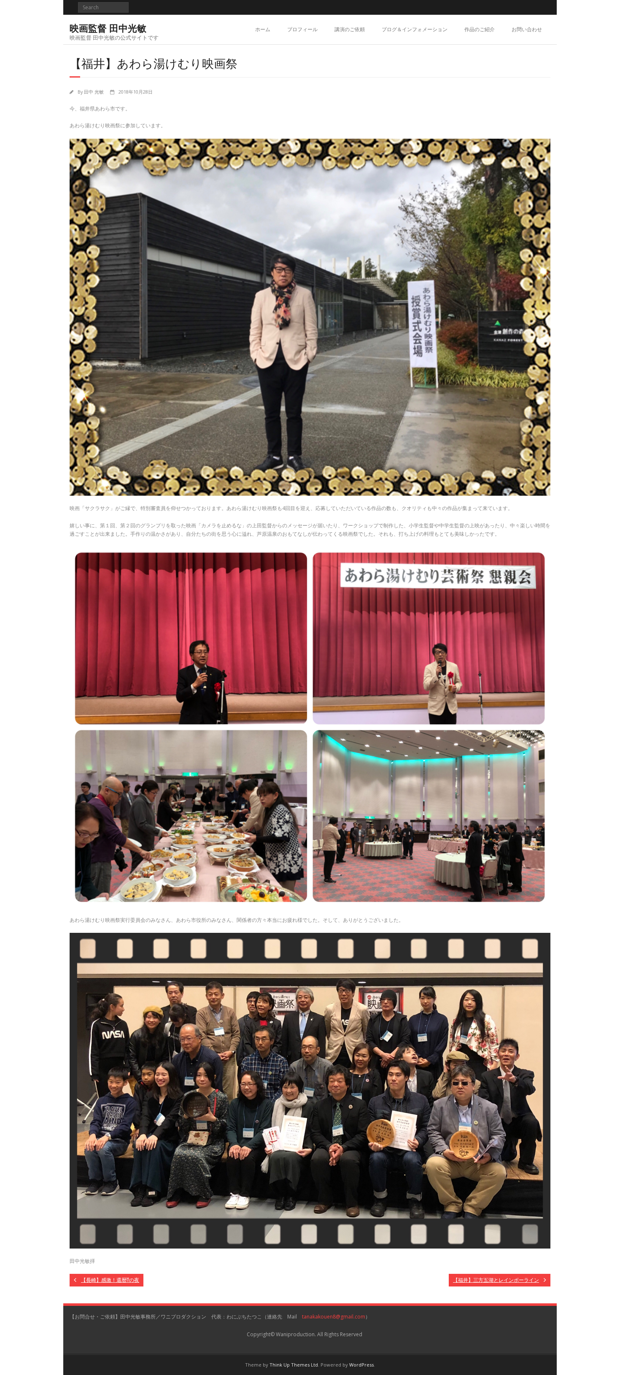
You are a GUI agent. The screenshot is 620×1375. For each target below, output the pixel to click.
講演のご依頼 (349, 29)
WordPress (361, 1365)
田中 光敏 (94, 92)
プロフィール (302, 29)
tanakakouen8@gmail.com (333, 1316)
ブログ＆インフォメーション (414, 29)
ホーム (262, 29)
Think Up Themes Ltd (294, 1365)
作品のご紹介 (479, 29)
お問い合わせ (527, 29)
